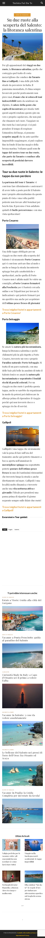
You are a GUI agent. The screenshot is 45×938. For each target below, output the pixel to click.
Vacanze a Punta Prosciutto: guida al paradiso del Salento (21, 639)
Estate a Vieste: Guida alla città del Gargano (21, 601)
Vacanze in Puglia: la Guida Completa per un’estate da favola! (21, 794)
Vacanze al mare (8, 712)
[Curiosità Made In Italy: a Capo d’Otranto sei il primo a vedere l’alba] (22, 696)
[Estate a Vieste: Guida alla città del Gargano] (22, 618)
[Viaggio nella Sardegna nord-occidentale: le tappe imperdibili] (34, 845)
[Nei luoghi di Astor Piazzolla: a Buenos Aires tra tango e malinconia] (11, 876)
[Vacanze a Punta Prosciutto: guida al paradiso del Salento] (22, 655)
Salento (17, 529)
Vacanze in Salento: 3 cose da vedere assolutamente (18, 716)
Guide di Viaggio (8, 597)
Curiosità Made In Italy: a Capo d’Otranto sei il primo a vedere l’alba (19, 677)
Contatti (19, 933)
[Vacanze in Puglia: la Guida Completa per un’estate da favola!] (22, 811)
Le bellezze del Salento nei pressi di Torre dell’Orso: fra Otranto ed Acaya (22, 755)
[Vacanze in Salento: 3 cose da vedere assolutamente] (22, 733)
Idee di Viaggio (22, 15)
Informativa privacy (29, 933)
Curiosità (5, 672)
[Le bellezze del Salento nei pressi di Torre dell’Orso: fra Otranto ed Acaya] (22, 773)
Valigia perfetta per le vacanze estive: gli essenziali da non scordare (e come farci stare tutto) (11, 859)
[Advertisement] (22, 561)
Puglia (10, 529)
